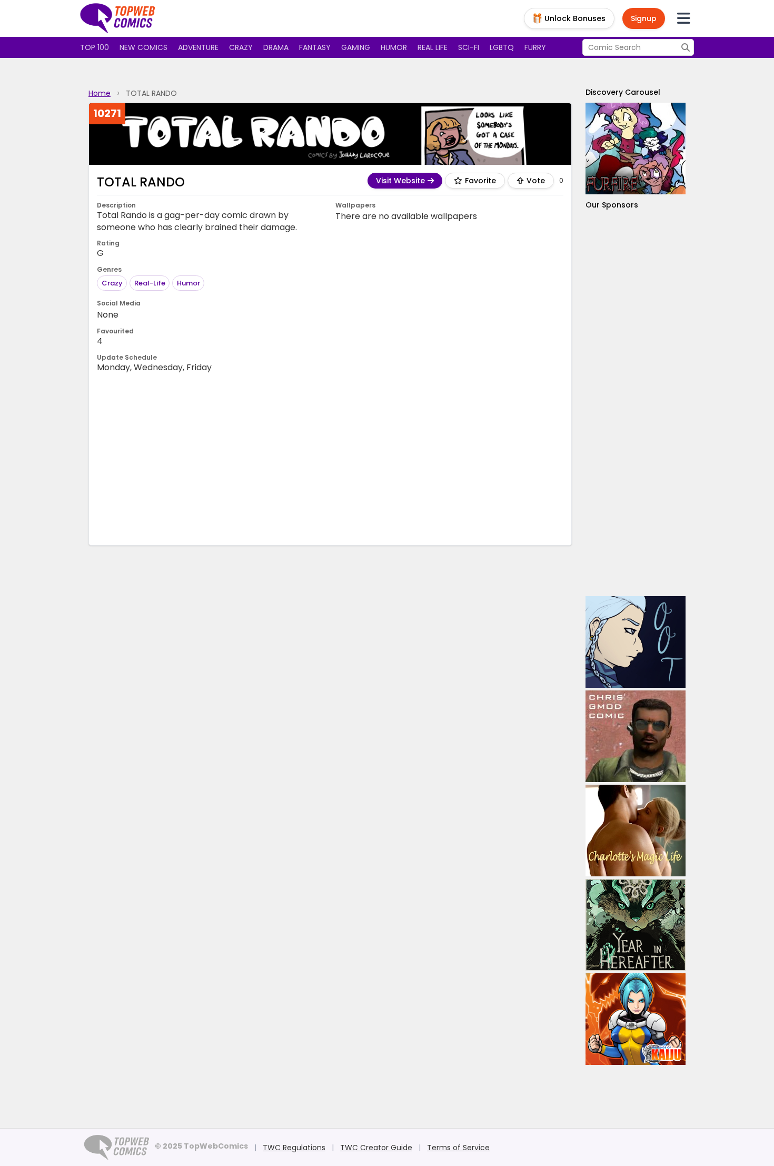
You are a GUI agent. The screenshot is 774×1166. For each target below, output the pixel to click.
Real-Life (149, 283)
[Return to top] (118, 18)
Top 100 (94, 47)
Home (99, 93)
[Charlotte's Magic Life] (635, 830)
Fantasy (315, 47)
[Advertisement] (330, 458)
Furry (535, 47)
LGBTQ (502, 47)
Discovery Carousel (623, 92)
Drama (276, 47)
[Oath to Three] (635, 642)
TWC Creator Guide (376, 1147)
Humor (394, 47)
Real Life (433, 47)
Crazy (241, 47)
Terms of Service (458, 1147)
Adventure (198, 47)
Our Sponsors (612, 205)
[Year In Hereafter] (635, 925)
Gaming (355, 47)
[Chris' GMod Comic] (635, 736)
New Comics (143, 47)
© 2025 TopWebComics (201, 1146)
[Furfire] (635, 148)
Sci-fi (468, 47)
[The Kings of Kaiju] (635, 1019)
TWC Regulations (294, 1147)
